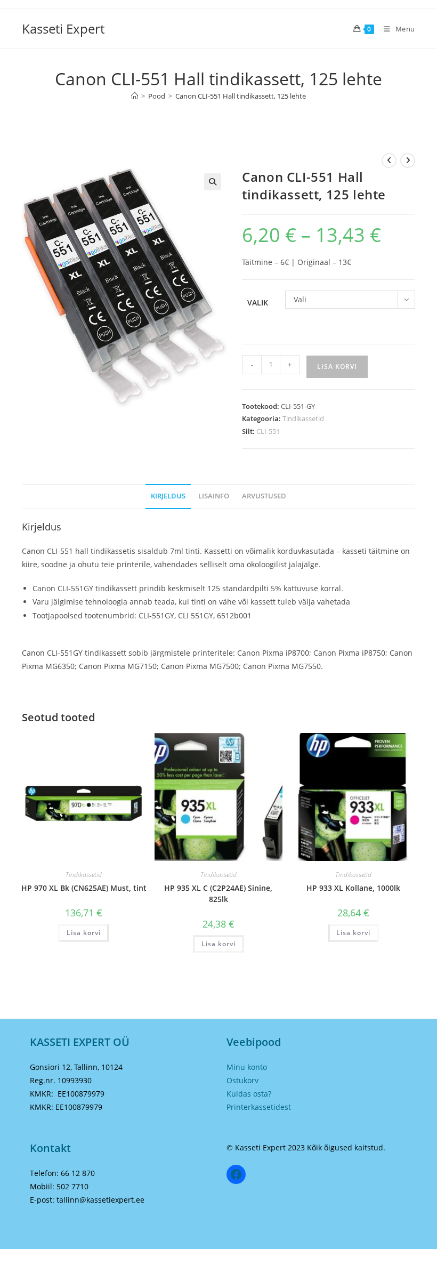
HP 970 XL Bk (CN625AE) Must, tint (84, 888)
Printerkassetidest (258, 1107)
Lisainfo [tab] (213, 496)
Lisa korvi (337, 366)
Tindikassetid (303, 418)
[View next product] (407, 160)
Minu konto (246, 1067)
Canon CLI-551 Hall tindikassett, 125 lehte (240, 96)
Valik (257, 302)
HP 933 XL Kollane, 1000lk (353, 888)
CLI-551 (268, 431)
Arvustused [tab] (264, 496)
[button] (212, 181)
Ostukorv (242, 1080)
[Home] (134, 96)
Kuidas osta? (248, 1094)
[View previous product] (389, 160)
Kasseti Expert (63, 28)
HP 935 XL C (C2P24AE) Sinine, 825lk (218, 893)
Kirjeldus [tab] (168, 496)
